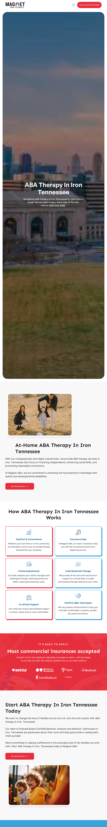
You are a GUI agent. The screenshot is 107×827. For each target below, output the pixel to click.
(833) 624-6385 (57, 205)
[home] (15, 5)
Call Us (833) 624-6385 (89, 5)
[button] (73, 5)
